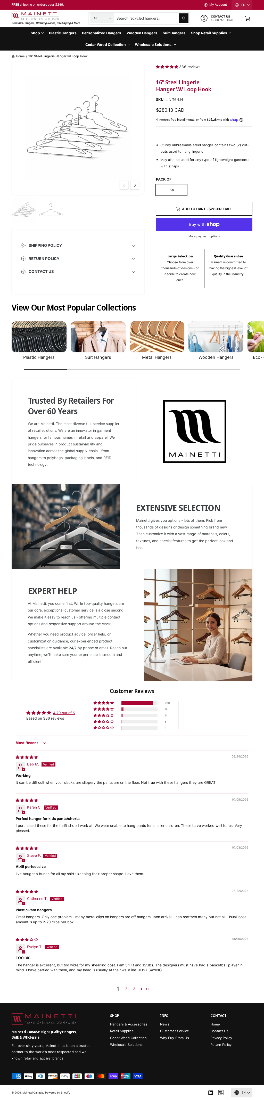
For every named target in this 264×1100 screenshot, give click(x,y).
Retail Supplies (122, 1031)
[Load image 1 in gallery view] (24, 209)
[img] (27, 757)
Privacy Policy (221, 1038)
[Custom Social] (221, 1093)
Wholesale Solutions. (127, 1044)
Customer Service (174, 1031)
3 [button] (134, 989)
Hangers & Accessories (128, 1024)
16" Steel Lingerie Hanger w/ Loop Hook (58, 56)
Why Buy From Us (174, 1038)
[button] (247, 18)
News (164, 1024)
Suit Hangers (98, 357)
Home (20, 56)
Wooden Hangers (216, 357)
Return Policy (221, 1044)
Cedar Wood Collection (128, 1038)
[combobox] (152, 18)
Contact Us (219, 1031)
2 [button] (126, 989)
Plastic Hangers (39, 357)
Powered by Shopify (57, 1092)
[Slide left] (124, 185)
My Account (218, 4)
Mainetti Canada (32, 1092)
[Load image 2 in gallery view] (51, 209)
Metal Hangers (157, 357)
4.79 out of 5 (64, 713)
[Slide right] (135, 185)
